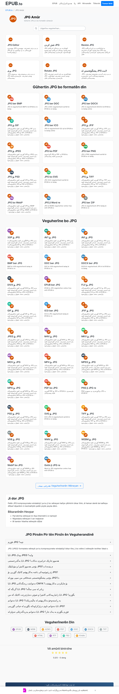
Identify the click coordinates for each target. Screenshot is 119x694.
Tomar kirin (107, 3)
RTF (53, 635)
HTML (39, 635)
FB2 (66, 635)
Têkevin (96, 3)
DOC (74, 629)
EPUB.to (9, 10)
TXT (103, 629)
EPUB (54, 3)
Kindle (80, 635)
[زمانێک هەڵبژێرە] (75, 3)
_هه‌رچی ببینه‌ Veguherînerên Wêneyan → (59, 485)
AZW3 (46, 629)
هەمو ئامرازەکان (65, 3)
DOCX (89, 629)
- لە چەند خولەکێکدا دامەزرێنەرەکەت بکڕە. (59, 685)
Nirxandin (86, 3)
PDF (60, 629)
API (79, 3)
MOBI (31, 629)
